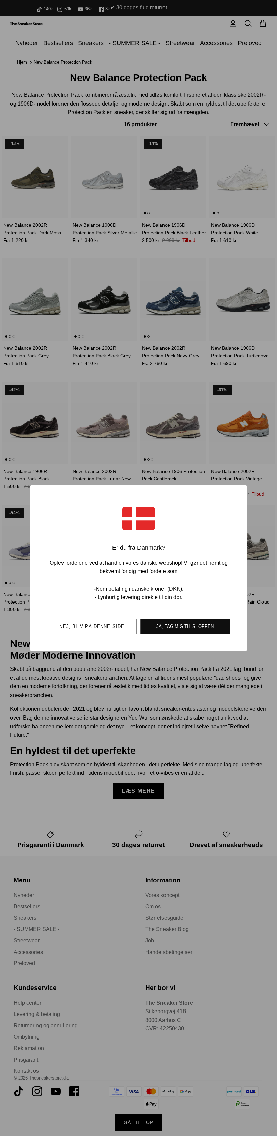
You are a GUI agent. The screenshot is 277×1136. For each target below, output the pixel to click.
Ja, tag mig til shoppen (185, 626)
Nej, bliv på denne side (91, 626)
